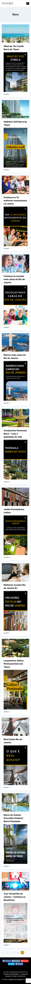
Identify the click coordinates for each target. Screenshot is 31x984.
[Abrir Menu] (27, 3)
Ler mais (7, 94)
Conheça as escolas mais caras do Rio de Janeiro (14, 279)
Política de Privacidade (11, 974)
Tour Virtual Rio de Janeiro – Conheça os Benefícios (14, 896)
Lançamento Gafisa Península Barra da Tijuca (13, 663)
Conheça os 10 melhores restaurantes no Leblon (15, 200)
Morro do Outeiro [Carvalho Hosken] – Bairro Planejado (14, 818)
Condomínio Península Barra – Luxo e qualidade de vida (15, 433)
